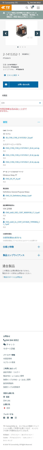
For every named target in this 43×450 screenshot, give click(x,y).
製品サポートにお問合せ (13, 277)
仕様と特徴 (8, 247)
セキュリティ (27, 437)
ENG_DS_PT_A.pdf (13, 179)
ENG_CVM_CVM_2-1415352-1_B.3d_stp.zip (22, 162)
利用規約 (6, 435)
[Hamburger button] (38, 7)
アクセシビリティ (15, 437)
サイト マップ (7, 440)
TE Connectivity (6, 8)
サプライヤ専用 (9, 362)
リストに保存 (11, 75)
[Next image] (37, 33)
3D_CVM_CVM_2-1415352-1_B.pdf (19, 138)
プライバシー (15, 435)
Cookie (5, 437)
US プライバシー (27, 435)
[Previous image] (5, 33)
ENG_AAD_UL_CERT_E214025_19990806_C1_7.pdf (21, 223)
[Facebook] (4, 418)
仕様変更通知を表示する (12, 238)
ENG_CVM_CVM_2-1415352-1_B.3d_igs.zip (22, 155)
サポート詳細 (9, 348)
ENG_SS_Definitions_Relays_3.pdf (19, 196)
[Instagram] (16, 418)
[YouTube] (12, 418)
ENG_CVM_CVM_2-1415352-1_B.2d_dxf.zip (22, 148)
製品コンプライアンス (13, 255)
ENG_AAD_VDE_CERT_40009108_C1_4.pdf (23, 212)
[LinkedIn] (8, 418)
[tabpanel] (21, 33)
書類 (5, 122)
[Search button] (27, 7)
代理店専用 (7, 359)
